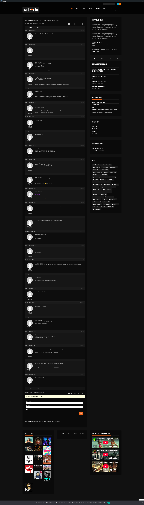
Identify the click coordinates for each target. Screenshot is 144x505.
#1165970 (82, 58)
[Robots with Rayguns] (47, 450)
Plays (62, 433)
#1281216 (82, 360)
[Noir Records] (29, 459)
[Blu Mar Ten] (38, 458)
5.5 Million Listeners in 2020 (99, 64)
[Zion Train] (38, 448)
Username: (28, 401)
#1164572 (82, 374)
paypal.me (99, 42)
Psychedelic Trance (98, 196)
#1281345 (82, 274)
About (77, 9)
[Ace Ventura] (47, 467)
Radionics (95, 129)
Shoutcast (107, 201)
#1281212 (82, 44)
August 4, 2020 (96, 72)
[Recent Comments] (110, 58)
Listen (97, 8)
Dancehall (105, 169)
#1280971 (82, 216)
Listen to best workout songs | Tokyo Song (104, 109)
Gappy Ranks (112, 177)
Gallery (91, 9)
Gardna (96, 179)
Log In (116, 9)
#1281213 (82, 73)
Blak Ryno (105, 167)
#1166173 (82, 259)
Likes (69, 433)
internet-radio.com (105, 182)
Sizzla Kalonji (97, 204)
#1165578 (82, 88)
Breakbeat (114, 167)
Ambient (96, 164)
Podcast (104, 194)
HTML (96, 182)
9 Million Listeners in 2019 (99, 76)
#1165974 (82, 345)
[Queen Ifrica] (29, 440)
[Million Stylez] (29, 448)
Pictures (108, 192)
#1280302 (82, 159)
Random (82, 433)
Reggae (113, 199)
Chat (84, 8)
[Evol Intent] (29, 469)
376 (78, 24)
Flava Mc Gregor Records (100, 177)
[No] (142, 503)
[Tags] (118, 58)
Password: (28, 405)
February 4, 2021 (96, 66)
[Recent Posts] (94, 58)
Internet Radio (98, 184)
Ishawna (107, 184)
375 (75, 24)
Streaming (107, 204)
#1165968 (82, 30)
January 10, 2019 (96, 88)
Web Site (94, 133)
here (93, 51)
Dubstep (96, 174)
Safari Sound (97, 201)
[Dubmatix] (29, 487)
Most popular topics (97, 148)
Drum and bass (98, 172)
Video (103, 206)
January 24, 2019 (96, 83)
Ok (108, 502)
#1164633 (82, 145)
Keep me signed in (31, 409)
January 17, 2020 (96, 78)
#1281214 (82, 131)
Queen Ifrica (109, 196)
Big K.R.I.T (97, 167)
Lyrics (96, 187)
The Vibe (94, 126)
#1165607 (82, 202)
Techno (115, 204)
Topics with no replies (98, 150)
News (111, 8)
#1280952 (82, 102)
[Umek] (47, 476)
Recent (75, 433)
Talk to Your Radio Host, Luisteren (102, 112)
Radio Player (97, 199)
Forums (30, 20)
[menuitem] (1, 1)
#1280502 (82, 188)
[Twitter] (118, 4)
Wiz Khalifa (97, 209)
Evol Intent (104, 174)
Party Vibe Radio (98, 192)
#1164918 (82, 174)
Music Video (107, 189)
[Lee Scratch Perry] (38, 441)
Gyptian (111, 179)
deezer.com (56, 352)
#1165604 (82, 231)
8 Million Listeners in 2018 (99, 81)
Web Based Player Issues (98, 86)
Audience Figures (106, 164)
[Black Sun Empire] (47, 459)
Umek (96, 206)
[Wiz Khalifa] (38, 475)
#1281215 (82, 302)
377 (81, 24)
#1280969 (82, 245)
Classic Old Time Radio (98, 102)
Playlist (96, 194)
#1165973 (82, 288)
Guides (103, 179)
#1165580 (82, 317)
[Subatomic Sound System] (47, 441)
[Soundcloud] (120, 4)
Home (72, 8)
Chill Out (96, 169)
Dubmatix (113, 172)
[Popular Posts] (102, 58)
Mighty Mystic (104, 187)
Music (35, 20)
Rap (105, 199)
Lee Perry (115, 184)
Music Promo (97, 189)
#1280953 (82, 331)
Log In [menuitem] (4, 1)
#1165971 (82, 116)
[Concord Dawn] (38, 466)
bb (93, 107)
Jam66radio (95, 104)
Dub (106, 172)
